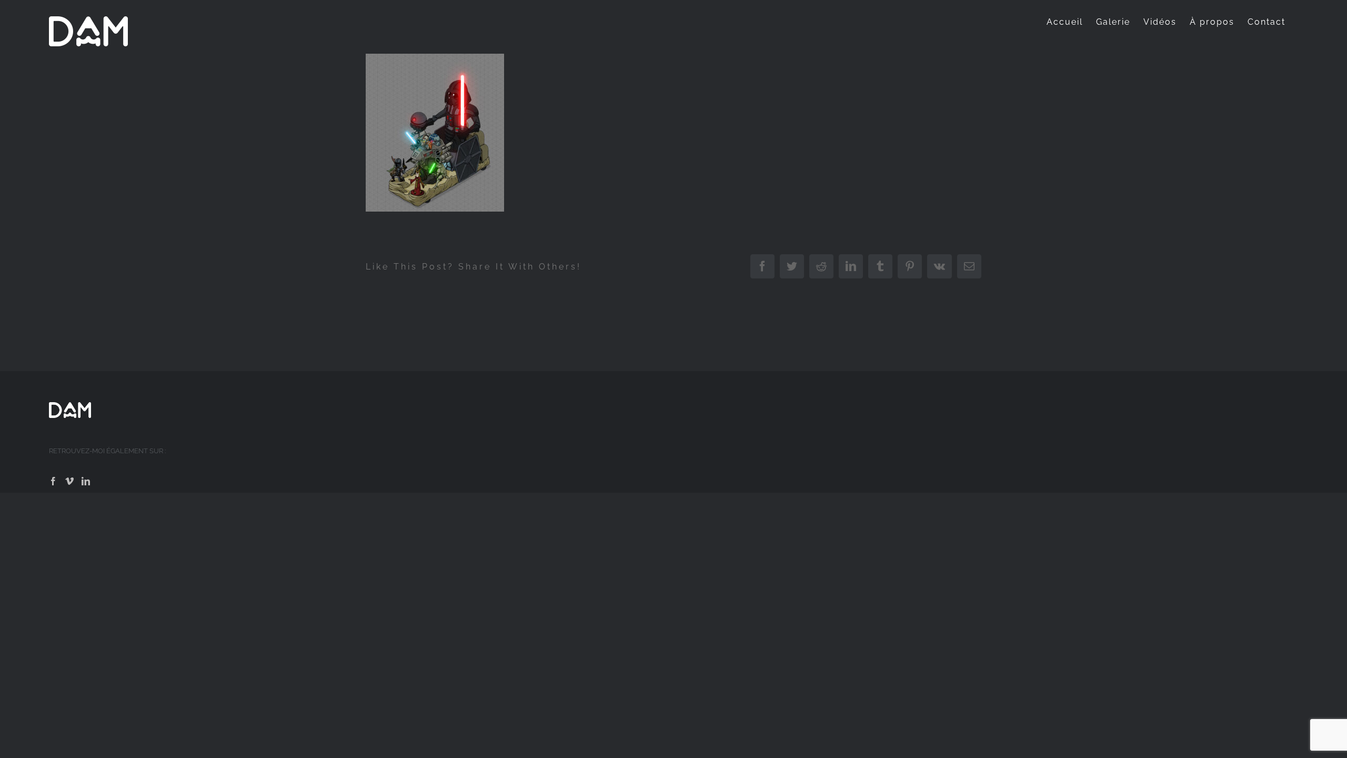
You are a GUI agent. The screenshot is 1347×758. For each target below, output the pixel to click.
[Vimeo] (69, 481)
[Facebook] (53, 481)
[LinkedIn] (86, 481)
